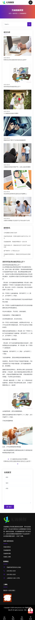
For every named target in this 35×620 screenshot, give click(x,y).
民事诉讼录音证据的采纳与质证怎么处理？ (17, 461)
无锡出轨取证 (7, 547)
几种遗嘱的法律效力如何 (10, 232)
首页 (10, 13)
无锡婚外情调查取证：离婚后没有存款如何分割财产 (17, 255)
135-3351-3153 (11, 571)
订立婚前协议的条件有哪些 (19, 459)
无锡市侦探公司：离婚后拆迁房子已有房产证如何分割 (17, 246)
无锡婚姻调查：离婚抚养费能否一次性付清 (15, 241)
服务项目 (15, 13)
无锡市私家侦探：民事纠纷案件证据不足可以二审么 (17, 237)
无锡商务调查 (7, 553)
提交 (10, 507)
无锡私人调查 (7, 556)
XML (25, 610)
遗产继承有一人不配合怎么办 (12, 250)
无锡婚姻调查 (22, 13)
